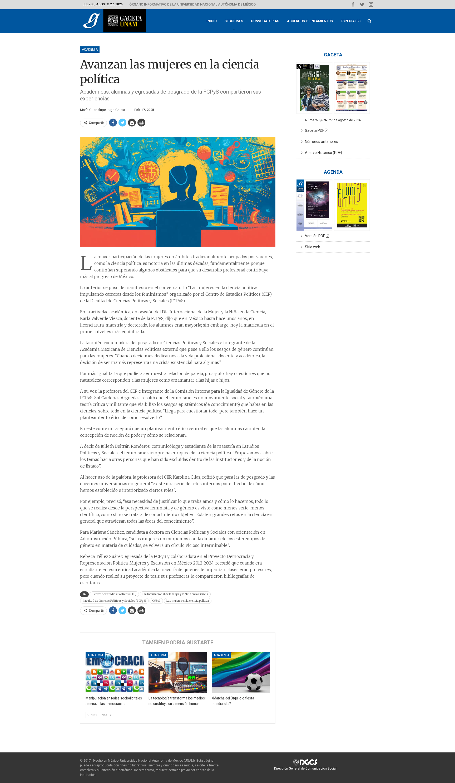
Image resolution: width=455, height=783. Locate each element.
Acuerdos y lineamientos (310, 21)
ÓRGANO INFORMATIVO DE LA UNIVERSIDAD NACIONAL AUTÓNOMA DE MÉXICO (192, 4)
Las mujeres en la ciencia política (187, 600)
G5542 (156, 600)
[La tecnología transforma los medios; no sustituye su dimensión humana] (178, 672)
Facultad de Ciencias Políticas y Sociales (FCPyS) (114, 600)
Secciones (234, 21)
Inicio (211, 21)
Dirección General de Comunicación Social (305, 768)
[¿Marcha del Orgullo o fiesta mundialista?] (241, 672)
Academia (90, 49)
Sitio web (311, 247)
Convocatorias (265, 21)
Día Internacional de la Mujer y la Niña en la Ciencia (175, 594)
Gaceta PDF (314, 130)
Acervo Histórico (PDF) (322, 152)
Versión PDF (314, 236)
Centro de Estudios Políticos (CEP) (114, 594)
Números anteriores (320, 141)
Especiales (350, 21)
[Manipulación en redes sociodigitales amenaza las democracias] (115, 672)
